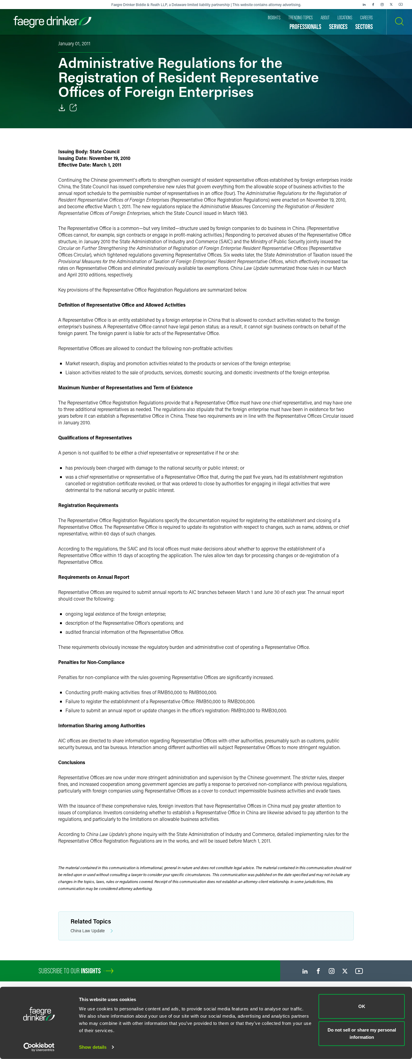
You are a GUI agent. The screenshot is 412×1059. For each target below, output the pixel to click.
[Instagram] (382, 4)
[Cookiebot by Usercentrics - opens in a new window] (39, 1047)
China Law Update (88, 930)
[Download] (62, 108)
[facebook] (373, 4)
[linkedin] (364, 4)
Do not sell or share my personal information (362, 1033)
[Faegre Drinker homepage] (52, 22)
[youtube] (401, 4)
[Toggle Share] (73, 108)
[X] (391, 4)
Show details (92, 1047)
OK (361, 1006)
